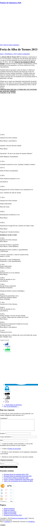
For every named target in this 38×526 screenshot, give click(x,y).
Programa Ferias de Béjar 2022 (13, 515)
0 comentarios (26, 54)
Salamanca (16, 45)
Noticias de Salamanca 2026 (10, 3)
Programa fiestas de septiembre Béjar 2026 (16, 474)
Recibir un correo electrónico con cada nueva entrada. (17, 457)
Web (1, 440)
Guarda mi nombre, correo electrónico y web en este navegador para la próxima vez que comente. (16, 444)
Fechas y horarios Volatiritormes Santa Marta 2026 (18, 479)
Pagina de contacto (9, 510)
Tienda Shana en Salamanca (13, 405)
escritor (19, 54)
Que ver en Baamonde (11, 406)
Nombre (3, 433)
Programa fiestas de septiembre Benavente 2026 (18, 476)
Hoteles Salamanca (9, 508)
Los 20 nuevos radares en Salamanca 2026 (16, 477)
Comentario (4, 418)
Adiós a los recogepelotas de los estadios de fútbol (18, 481)
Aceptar (3, 525)
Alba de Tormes (8, 45)
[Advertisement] (19, 24)
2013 (1, 45)
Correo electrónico (6, 437)
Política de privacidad (14, 448)
